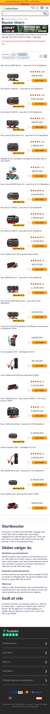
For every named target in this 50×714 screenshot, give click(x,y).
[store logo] (9, 8)
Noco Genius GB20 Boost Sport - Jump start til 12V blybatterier (21, 302)
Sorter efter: (6, 54)
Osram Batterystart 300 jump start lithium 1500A (20, 494)
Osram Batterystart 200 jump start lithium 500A (19, 254)
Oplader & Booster (11, 19)
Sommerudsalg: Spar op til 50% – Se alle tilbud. (23, 1)
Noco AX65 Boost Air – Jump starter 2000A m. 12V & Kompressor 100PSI (24, 399)
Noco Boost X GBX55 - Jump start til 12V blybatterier (21, 207)
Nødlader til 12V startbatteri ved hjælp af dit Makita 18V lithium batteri (24, 160)
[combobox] (25, 13)
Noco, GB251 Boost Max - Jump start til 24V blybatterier (22, 424)
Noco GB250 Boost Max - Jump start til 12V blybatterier (22, 471)
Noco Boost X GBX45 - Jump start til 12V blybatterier (21, 112)
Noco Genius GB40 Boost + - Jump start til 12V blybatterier (24, 65)
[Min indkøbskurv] (42, 7)
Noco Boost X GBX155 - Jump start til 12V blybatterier (22, 89)
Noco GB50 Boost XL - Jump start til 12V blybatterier (21, 277)
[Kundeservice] (32, 8)
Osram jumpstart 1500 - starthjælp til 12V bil (18, 447)
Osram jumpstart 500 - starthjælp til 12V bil (17, 352)
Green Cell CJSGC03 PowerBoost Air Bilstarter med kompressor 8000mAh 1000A (25, 327)
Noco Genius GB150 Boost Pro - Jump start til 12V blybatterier (25, 184)
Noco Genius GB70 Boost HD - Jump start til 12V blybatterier (24, 135)
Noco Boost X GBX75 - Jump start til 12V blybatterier (21, 231)
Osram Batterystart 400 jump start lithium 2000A (20, 375)
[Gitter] (41, 56)
